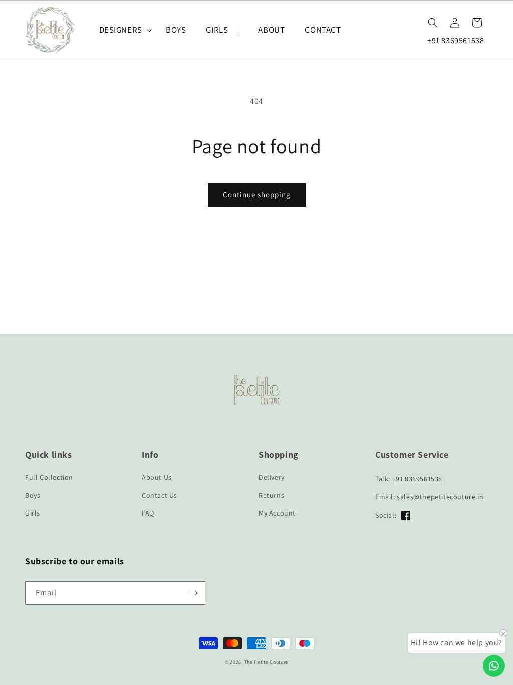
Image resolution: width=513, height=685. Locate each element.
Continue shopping (257, 194)
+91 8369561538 (455, 40)
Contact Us (159, 495)
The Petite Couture (266, 662)
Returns (271, 495)
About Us (157, 477)
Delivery (272, 477)
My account (277, 513)
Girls (32, 513)
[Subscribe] (194, 593)
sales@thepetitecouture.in (440, 496)
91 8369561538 (419, 478)
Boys (32, 495)
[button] (122, 29)
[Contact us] (494, 666)
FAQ (148, 513)
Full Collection (49, 477)
